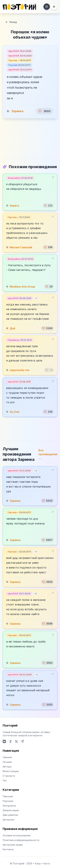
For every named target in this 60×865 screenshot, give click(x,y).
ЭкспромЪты (20, 178)
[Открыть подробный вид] (52, 177)
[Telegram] (22, 741)
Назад (13, 22)
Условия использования (16, 835)
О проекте (9, 775)
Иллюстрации (11, 771)
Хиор (38, 863)
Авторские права (13, 844)
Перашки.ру (20, 340)
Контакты (8, 849)
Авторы (7, 766)
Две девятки (10, 814)
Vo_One (14, 411)
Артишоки (8, 819)
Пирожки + (19, 60)
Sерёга (14, 205)
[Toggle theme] (46, 6)
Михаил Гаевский (21, 247)
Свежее (7, 757)
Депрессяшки (11, 810)
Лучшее (7, 761)
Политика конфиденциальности (21, 840)
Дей (12, 328)
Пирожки (8, 796)
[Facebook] (10, 741)
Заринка (17, 111)
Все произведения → (47, 454)
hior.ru (47, 863)
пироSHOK (19, 51)
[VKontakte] (4, 741)
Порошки (19, 65)
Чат (5, 780)
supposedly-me (19, 370)
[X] (16, 741)
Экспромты (9, 805)
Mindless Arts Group (22, 286)
